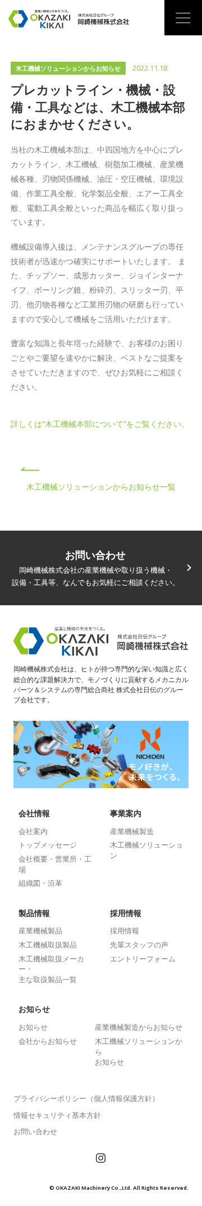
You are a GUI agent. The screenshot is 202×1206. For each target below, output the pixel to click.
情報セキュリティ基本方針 (57, 1115)
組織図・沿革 (40, 883)
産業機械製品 (40, 931)
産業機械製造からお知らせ (138, 1027)
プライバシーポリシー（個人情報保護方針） (86, 1098)
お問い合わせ (35, 1131)
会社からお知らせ (48, 1041)
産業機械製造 (132, 831)
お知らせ (33, 1027)
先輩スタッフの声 (139, 945)
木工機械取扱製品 (48, 945)
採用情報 (124, 931)
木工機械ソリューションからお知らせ (68, 68)
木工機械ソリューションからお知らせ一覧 (101, 486)
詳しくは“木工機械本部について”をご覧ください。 (100, 423)
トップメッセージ (48, 845)
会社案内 (33, 831)
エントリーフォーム (143, 959)
